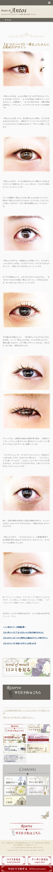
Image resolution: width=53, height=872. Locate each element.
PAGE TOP (45, 815)
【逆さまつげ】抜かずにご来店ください (19, 717)
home (9, 20)
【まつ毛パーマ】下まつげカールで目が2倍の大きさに (23, 632)
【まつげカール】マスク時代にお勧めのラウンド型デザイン (25, 638)
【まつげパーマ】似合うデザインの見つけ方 (19, 643)
